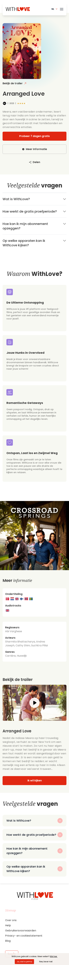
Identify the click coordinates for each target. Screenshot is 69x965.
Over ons (11, 920)
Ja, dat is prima (24, 961)
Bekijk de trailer (13, 83)
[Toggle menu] (61, 8)
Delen (36, 162)
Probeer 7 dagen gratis (34, 136)
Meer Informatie (36, 149)
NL (53, 9)
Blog (8, 941)
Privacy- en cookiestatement (23, 936)
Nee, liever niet (45, 961)
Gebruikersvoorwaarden (20, 930)
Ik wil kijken (34, 780)
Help (8, 925)
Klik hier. (53, 956)
